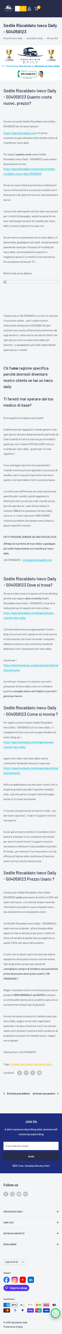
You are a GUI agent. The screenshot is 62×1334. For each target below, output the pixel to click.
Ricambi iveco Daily (12, 38)
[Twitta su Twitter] (32, 1072)
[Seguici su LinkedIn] (25, 1193)
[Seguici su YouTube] (19, 1193)
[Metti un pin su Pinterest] (26, 1072)
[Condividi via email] (39, 1072)
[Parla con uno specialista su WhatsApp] (55, 1313)
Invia (31, 1156)
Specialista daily (42, 1064)
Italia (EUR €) (11, 1262)
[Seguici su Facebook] (5, 1193)
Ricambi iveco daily (21, 1064)
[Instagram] (15, 1280)
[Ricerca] (23, 8)
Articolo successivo (44, 1093)
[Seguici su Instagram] (12, 1193)
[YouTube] (23, 1280)
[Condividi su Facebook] (19, 1072)
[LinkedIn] (31, 1280)
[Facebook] (6, 1280)
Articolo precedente (18, 1093)
